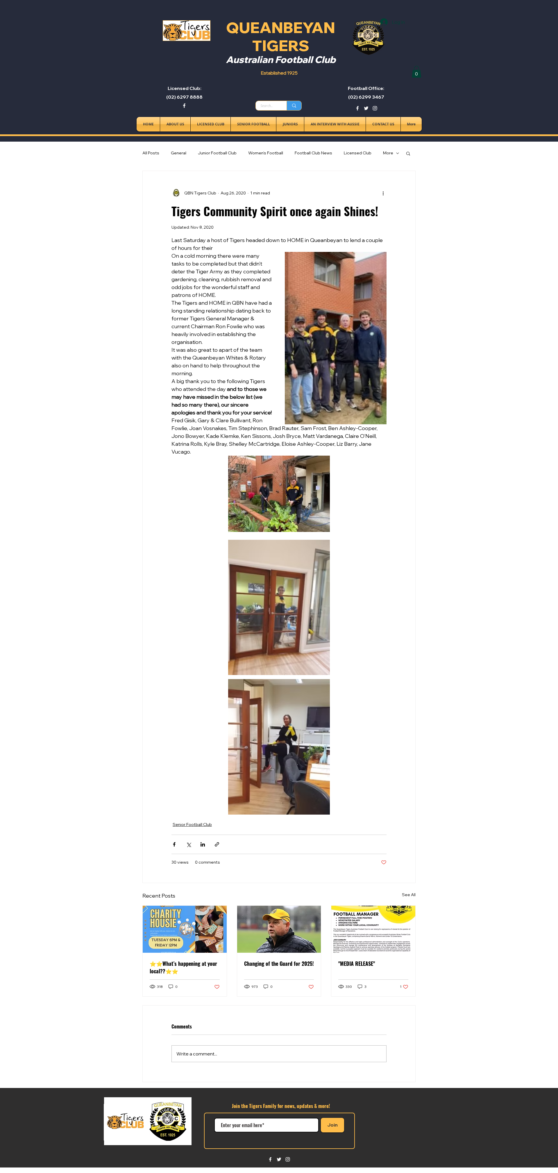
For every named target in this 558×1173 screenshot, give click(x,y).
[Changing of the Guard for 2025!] (279, 929)
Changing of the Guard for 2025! (279, 963)
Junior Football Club (217, 153)
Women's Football (265, 153)
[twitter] (366, 108)
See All (409, 894)
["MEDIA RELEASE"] (373, 929)
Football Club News (313, 153)
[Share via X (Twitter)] (188, 844)
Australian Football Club (281, 59)
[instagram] (375, 108)
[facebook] (184, 106)
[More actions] (383, 193)
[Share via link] (217, 844)
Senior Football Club (192, 824)
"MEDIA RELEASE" (356, 963)
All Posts (150, 153)
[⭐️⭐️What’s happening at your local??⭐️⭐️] (185, 929)
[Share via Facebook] (174, 844)
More (388, 153)
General (178, 153)
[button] (416, 72)
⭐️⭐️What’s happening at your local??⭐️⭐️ (183, 967)
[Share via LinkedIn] (202, 844)
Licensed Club (357, 153)
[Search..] (294, 105)
